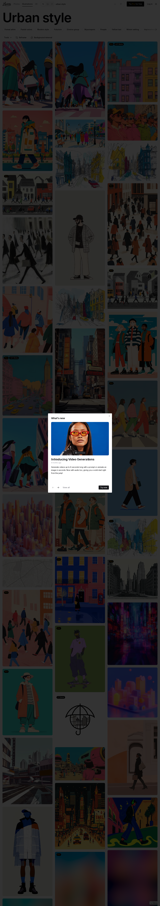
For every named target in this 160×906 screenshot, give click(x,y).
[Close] (109, 415)
